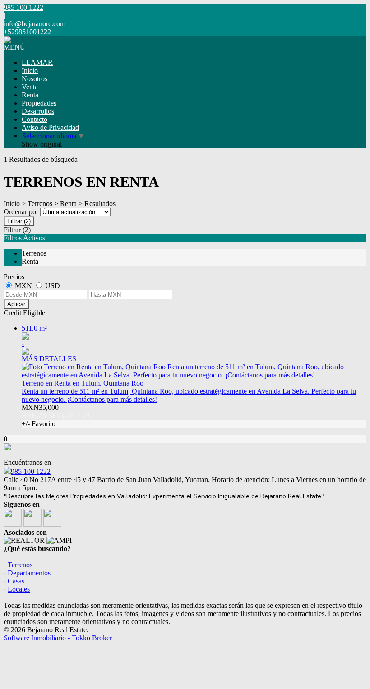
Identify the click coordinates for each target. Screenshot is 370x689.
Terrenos (40, 203)
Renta (30, 95)
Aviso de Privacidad (50, 127)
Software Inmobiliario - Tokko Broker (58, 638)
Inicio (30, 70)
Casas (16, 581)
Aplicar (16, 304)
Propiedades (39, 103)
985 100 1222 (31, 471)
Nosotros (34, 79)
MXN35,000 (56, 415)
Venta (30, 87)
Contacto (34, 119)
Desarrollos (38, 111)
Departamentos (29, 573)
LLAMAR (37, 62)
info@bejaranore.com (34, 24)
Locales (19, 589)
